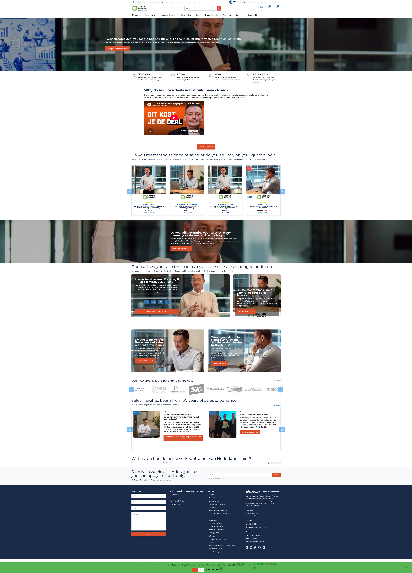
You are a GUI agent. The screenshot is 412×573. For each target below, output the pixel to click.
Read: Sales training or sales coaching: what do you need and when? (183, 438)
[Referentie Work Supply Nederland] (253, 389)
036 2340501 (253, 524)
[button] (274, 2)
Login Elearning (214, 501)
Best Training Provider (254, 414)
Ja (195, 570)
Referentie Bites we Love (225, 204)
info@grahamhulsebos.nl (257, 527)
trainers (211, 542)
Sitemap (212, 536)
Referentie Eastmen (149, 204)
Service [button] (238, 15)
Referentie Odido (263, 204)
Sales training (175, 498)
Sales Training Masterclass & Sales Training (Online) (186, 207)
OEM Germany (214, 552)
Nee (201, 570)
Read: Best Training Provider (249, 432)
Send (148, 534)
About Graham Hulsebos (217, 498)
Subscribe (276, 475)
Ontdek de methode (206, 147)
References (227, 15)
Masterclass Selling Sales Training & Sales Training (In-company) (149, 207)
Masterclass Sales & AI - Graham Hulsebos (263, 207)
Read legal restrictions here (215, 478)
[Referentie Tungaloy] (234, 389)
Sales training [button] (150, 15)
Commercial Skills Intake (217, 539)
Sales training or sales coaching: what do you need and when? (181, 417)
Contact (212, 495)
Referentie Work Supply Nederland (187, 204)
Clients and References (217, 504)
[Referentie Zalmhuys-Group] (272, 389)
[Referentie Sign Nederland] (196, 389)
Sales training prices (216, 549)
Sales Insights (253, 15)
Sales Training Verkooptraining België (222, 545)
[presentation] (130, 191)
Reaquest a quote (211, 15)
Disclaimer (212, 507)
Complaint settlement (216, 526)
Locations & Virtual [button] (168, 15)
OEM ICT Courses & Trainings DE (220, 514)
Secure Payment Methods (218, 511)
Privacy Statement (215, 523)
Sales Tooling (186, 15)
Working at (213, 520)
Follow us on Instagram (273, 463)
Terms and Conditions (216, 530)
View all (277, 380)
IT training (212, 517)
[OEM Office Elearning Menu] (158, 389)
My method (136, 15)
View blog (277, 405)
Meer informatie (212, 570)
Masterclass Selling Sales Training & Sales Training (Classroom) (225, 207)
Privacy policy (214, 533)
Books (198, 15)
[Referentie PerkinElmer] (177, 389)
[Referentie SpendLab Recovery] (215, 389)
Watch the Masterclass (181, 249)
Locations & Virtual (177, 501)
